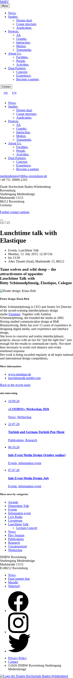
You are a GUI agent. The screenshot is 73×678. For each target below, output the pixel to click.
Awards (13, 502)
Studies (12, 16)
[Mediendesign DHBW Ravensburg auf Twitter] (19, 651)
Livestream (15, 520)
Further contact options (14, 212)
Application (23, 27)
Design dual (24, 20)
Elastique (14, 314)
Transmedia (23, 50)
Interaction (23, 42)
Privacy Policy (17, 658)
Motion (21, 46)
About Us (14, 53)
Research (14, 542)
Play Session (16, 535)
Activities (22, 64)
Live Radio (15, 517)
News (12, 13)
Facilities (22, 57)
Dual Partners (17, 68)
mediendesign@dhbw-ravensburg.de (23, 176)
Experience (23, 75)
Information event (19, 513)
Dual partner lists (19, 578)
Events (12, 509)
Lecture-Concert (26, 528)
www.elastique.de (19, 374)
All (18, 35)
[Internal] (14, 586)
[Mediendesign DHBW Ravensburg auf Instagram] (18, 632)
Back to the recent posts (15, 385)
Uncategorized (17, 546)
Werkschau (15, 550)
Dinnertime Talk (18, 506)
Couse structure (26, 24)
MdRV (4, 1)
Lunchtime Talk (18, 524)
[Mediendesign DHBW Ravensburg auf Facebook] (18, 610)
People (20, 61)
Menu (5, 5)
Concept (21, 72)
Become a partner (27, 79)
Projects (13, 31)
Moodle (13, 582)
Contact (6, 86)
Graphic (21, 39)
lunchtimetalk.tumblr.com (24, 378)
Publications (16, 539)
